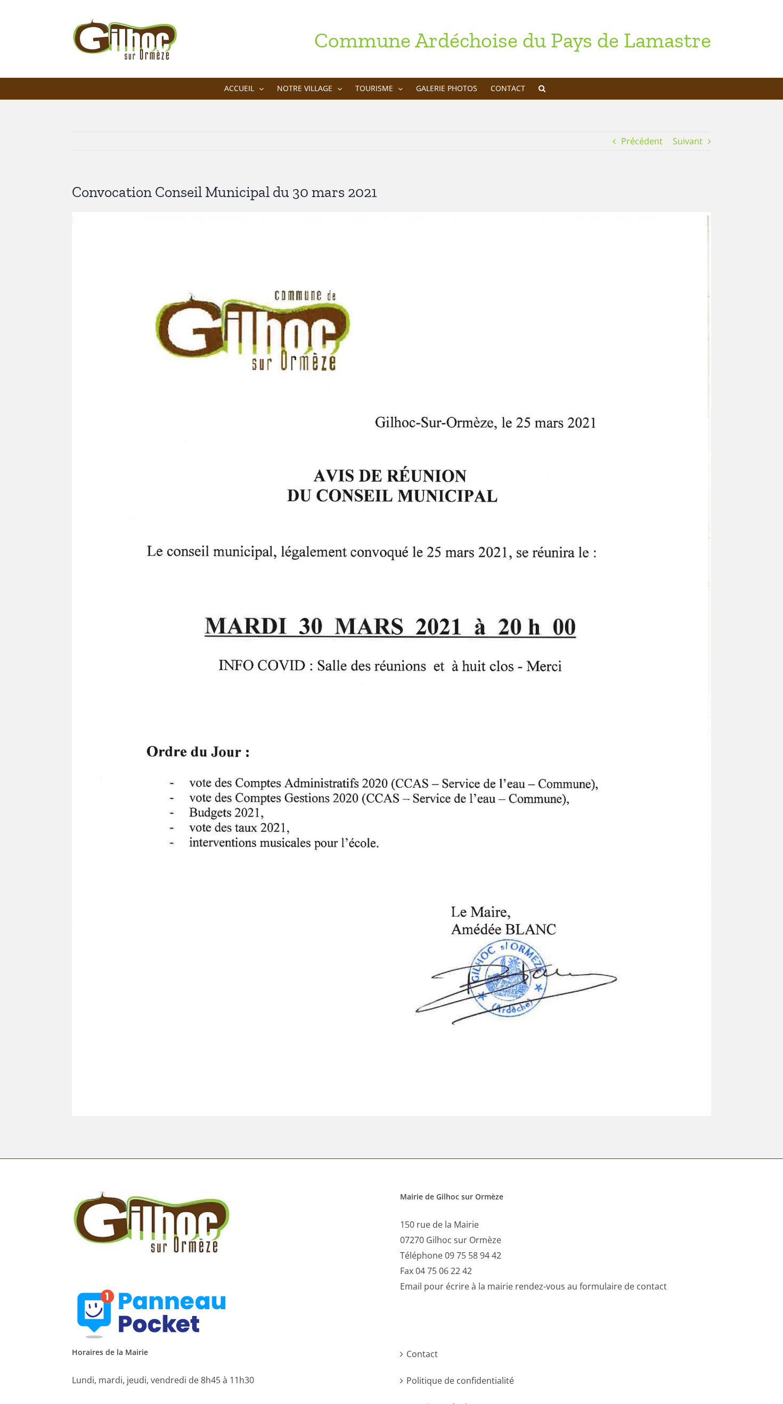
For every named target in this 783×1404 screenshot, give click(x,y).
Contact (422, 1354)
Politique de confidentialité (460, 1380)
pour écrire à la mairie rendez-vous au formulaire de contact (545, 1286)
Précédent (642, 141)
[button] (542, 88)
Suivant (688, 141)
